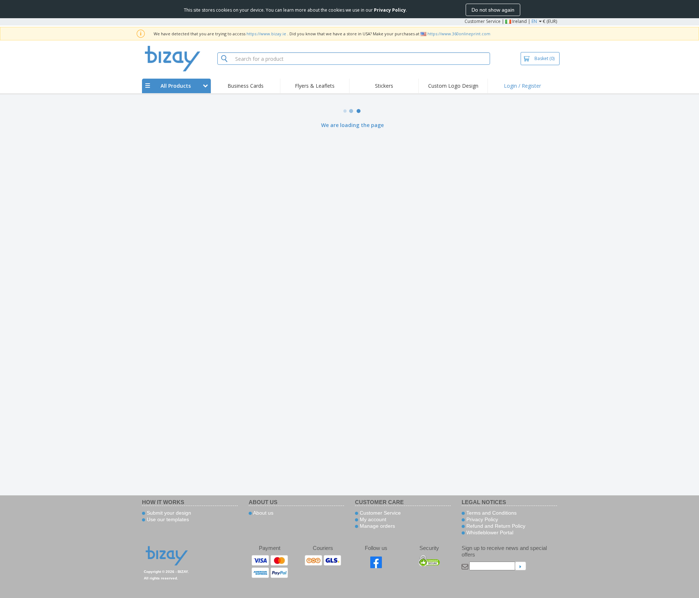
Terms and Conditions (491, 513)
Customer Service (483, 21)
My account (372, 519)
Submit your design (168, 513)
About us (262, 513)
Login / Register (522, 85)
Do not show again (492, 10)
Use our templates (167, 519)
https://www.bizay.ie (266, 33)
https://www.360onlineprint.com (458, 33)
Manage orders (376, 526)
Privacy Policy (481, 519)
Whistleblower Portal (489, 532)
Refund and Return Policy (495, 526)
